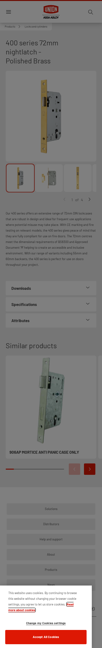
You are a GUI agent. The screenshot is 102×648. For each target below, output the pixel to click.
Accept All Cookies (46, 637)
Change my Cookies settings (46, 623)
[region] (46, 617)
